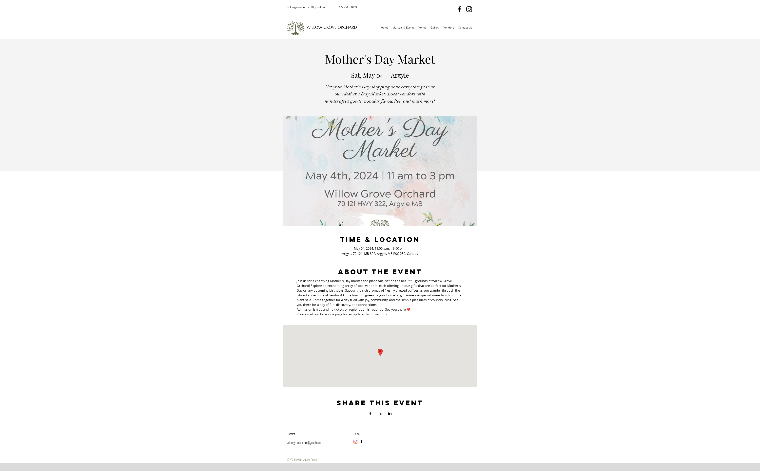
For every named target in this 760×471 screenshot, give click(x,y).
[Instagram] (469, 9)
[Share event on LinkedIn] (390, 413)
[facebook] (361, 442)
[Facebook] (459, 9)
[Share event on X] (380, 413)
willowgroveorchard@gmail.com (307, 7)
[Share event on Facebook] (370, 413)
